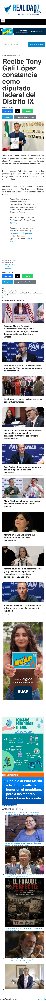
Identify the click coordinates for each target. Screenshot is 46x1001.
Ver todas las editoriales (9, 805)
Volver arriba (42, 999)
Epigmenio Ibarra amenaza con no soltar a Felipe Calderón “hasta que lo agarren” (24, 929)
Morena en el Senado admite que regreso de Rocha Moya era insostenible (19, 537)
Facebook (7, 111)
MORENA (8, 268)
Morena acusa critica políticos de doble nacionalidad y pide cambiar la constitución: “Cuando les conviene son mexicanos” (23, 434)
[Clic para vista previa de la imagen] (23, 136)
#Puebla (13, 222)
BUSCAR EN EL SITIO (36, 44)
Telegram (7, 117)
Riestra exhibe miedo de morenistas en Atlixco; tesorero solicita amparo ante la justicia (22, 608)
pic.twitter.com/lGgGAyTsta (22, 233)
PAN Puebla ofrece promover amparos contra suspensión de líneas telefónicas (22, 470)
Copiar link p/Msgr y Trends (25, 117)
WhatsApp (27, 111)
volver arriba (6, 615)
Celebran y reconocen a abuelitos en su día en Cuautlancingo (23, 400)
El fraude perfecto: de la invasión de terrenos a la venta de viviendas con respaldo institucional (24, 876)
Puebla (13, 260)
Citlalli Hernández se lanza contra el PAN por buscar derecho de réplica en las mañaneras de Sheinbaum (22, 813)
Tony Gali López (10, 264)
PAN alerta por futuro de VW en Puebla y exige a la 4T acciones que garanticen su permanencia (23, 368)
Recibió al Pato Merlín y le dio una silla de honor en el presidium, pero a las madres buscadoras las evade (24, 789)
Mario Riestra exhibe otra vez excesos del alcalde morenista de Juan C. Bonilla (22, 503)
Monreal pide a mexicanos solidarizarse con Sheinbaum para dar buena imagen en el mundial (23, 844)
